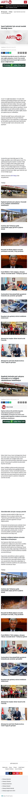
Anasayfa (5, 11)
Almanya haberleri (6, 779)
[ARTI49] (6, 2)
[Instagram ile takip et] (17, 773)
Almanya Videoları (6, 781)
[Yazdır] (19, 53)
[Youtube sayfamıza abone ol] (14, 773)
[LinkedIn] (8, 53)
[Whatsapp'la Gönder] (10, 53)
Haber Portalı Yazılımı (8, 796)
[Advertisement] (14, 19)
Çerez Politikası (18, 769)
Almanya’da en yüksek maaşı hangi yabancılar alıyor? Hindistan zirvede (16, 6)
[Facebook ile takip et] (7, 773)
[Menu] (25, 2)
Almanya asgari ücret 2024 (8, 790)
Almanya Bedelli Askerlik (8, 788)
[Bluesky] (6, 53)
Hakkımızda (4, 767)
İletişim (15, 767)
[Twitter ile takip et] (10, 773)
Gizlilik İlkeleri (21, 767)
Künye (10, 767)
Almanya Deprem (6, 786)
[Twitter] (4, 53)
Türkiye (10, 11)
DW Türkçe (14, 175)
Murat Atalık (9, 407)
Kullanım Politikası (9, 769)
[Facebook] (2, 53)
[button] (21, 53)
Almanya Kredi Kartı (7, 783)
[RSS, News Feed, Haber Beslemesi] (20, 773)
